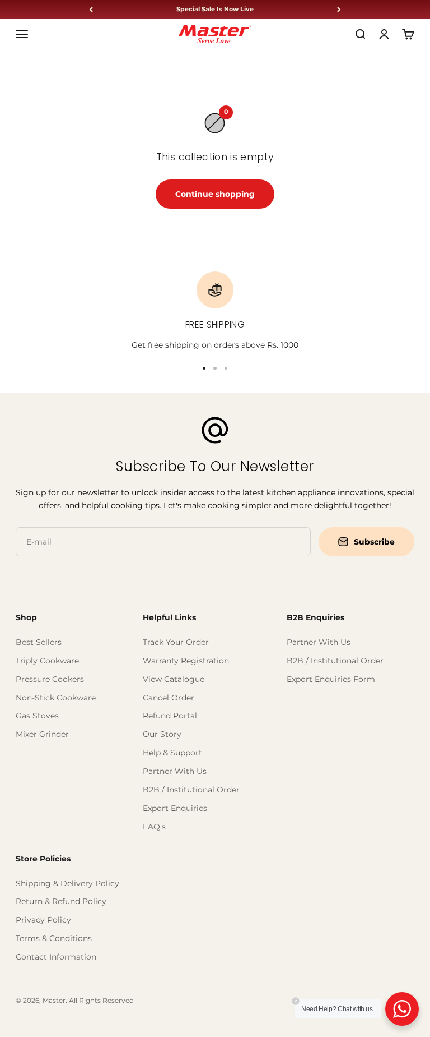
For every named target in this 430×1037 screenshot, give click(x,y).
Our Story (162, 734)
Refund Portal (170, 716)
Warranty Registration (186, 661)
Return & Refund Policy (61, 901)
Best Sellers (39, 642)
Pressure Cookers (50, 679)
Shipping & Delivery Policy (67, 883)
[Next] (339, 9)
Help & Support (172, 753)
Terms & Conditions (54, 938)
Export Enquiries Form (331, 679)
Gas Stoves (37, 716)
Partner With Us (175, 771)
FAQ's (154, 827)
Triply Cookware (47, 661)
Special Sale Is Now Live (215, 9)
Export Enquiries (175, 808)
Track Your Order (176, 642)
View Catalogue (173, 679)
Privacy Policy (43, 920)
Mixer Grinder (42, 734)
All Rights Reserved (101, 1000)
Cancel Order (168, 698)
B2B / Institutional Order (191, 790)
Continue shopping (215, 194)
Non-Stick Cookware (56, 698)
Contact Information (56, 957)
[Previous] (91, 9)
